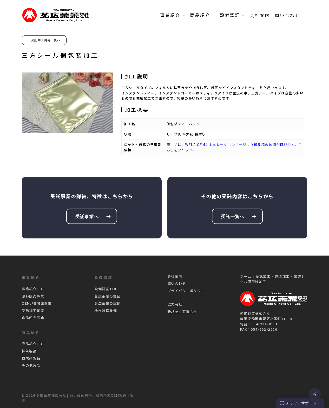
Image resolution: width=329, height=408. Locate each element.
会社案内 (174, 276)
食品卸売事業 (33, 317)
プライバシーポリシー (186, 290)
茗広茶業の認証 (107, 296)
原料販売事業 (33, 296)
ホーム (245, 276)
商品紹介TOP (33, 343)
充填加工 (282, 276)
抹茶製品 (29, 351)
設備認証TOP (106, 288)
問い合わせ (176, 283)
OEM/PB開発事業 (37, 303)
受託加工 (263, 276)
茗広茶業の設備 (107, 303)
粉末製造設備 (105, 310)
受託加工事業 (33, 310)
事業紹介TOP (33, 288)
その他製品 (31, 365)
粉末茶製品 (31, 358)
